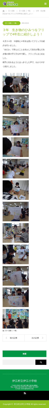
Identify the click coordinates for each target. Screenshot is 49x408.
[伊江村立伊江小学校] (18, 3)
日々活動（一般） (11, 23)
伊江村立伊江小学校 (24, 380)
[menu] (45, 3)
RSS (25, 393)
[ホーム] (3, 10)
